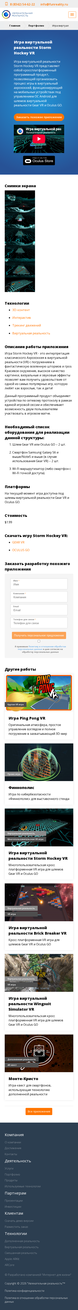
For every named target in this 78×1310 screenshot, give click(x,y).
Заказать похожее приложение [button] (39, 117)
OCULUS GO (21, 550)
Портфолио (36, 25)
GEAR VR (18, 542)
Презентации (14, 1200)
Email (16, 606)
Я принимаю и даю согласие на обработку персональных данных (40, 649)
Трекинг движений (26, 325)
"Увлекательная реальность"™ (46, 1283)
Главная (14, 25)
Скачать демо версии (19, 1221)
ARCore (9, 1265)
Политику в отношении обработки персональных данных (42, 648)
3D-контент (21, 310)
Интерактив (21, 318)
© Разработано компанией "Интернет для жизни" (38, 1275)
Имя (16, 580)
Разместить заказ (16, 1227)
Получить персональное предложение (39, 635)
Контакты (11, 1154)
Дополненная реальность (22, 1241)
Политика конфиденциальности (24, 1291)
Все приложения (39, 1111)
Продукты (11, 1180)
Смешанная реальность (21, 1253)
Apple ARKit (12, 1259)
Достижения (13, 1148)
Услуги (9, 1168)
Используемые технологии (23, 1186)
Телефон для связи (24, 619)
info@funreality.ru (54, 4)
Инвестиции (13, 1206)
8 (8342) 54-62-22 (22, 4)
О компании (13, 1142)
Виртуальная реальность (31, 333)
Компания (19, 593)
